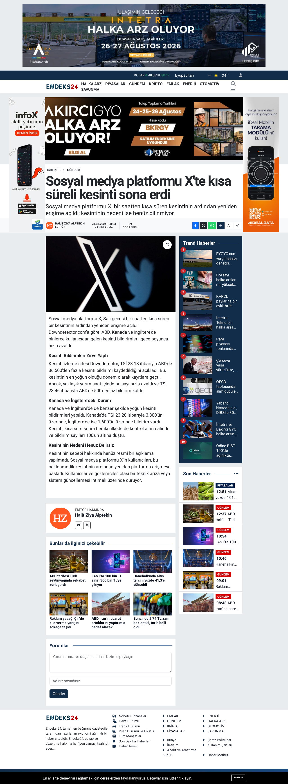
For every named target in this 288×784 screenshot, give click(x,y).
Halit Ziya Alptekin (93, 515)
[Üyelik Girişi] (238, 75)
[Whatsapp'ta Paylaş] (212, 225)
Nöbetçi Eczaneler (132, 716)
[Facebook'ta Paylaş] (195, 225)
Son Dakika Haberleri (135, 741)
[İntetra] (144, 35)
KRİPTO (156, 84)
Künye (171, 740)
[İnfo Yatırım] (27, 164)
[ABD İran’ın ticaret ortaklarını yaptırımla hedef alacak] (111, 603)
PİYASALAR (115, 84)
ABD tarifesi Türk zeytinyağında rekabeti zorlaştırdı (68, 580)
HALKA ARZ (91, 84)
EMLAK (172, 84)
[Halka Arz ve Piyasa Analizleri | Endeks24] (62, 86)
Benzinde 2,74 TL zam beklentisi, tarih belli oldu (151, 622)
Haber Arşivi (128, 746)
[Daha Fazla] (221, 225)
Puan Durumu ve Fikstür (136, 731)
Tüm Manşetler (130, 736)
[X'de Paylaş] (203, 225)
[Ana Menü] (233, 90)
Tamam (238, 777)
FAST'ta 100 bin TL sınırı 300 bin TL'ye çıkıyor (107, 580)
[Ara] (233, 84)
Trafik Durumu (129, 726)
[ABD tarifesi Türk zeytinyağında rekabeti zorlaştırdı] (69, 561)
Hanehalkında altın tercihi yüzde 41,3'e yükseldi (149, 580)
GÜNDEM (137, 84)
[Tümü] (236, 473)
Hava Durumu (129, 721)
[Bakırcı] (144, 128)
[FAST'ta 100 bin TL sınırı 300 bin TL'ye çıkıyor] (111, 561)
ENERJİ (189, 84)
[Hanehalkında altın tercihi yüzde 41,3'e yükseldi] (152, 561)
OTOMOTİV (209, 84)
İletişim (172, 745)
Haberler (53, 170)
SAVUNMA (90, 89)
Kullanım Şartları (219, 745)
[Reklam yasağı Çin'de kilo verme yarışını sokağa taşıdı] (69, 603)
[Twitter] (87, 525)
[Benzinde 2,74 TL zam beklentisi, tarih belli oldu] (152, 603)
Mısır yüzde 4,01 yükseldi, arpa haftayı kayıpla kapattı (226, 494)
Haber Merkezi (218, 755)
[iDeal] (261, 164)
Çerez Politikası (219, 740)
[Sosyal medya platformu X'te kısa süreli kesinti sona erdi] (111, 274)
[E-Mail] (78, 525)
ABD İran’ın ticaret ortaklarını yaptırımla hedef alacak (108, 622)
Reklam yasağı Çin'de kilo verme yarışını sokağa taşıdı (67, 622)
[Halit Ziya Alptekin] (60, 517)
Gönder (59, 693)
